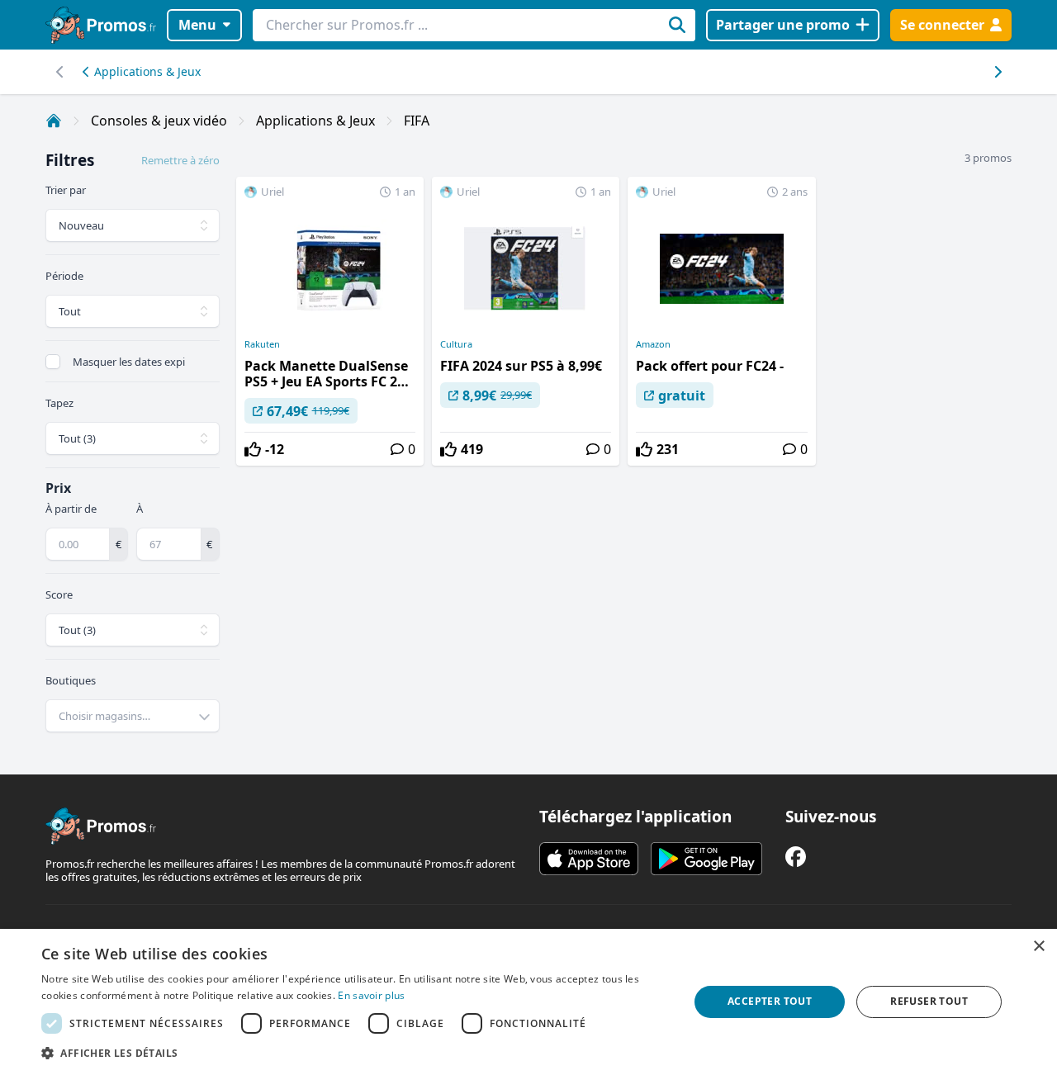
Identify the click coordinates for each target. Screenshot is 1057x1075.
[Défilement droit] (59, 72)
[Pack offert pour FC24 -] (721, 321)
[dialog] (528, 1002)
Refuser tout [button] (929, 1001)
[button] (355, 1053)
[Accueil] (53, 120)
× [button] (1038, 946)
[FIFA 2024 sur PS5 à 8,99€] (525, 321)
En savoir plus (371, 995)
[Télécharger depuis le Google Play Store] (706, 858)
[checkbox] (52, 361)
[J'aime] (252, 449)
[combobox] (132, 715)
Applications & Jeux (147, 71)
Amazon (653, 344)
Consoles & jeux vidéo (159, 120)
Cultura (456, 344)
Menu (197, 25)
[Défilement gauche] (997, 72)
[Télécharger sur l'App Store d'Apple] (588, 858)
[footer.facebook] (795, 856)
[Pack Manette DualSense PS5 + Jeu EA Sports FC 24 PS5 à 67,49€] (330, 321)
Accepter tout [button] (770, 1001)
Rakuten (262, 344)
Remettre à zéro (180, 160)
